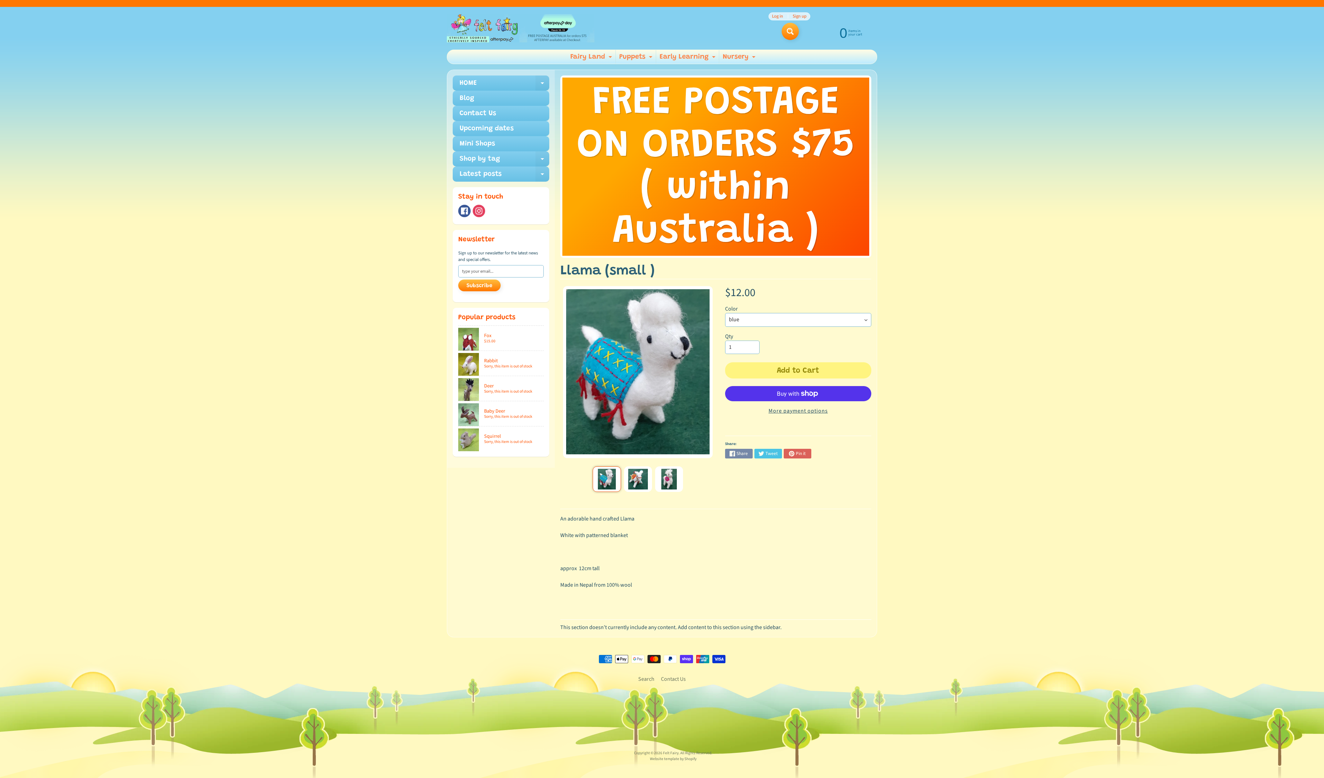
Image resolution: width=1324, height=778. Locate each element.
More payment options (798, 411)
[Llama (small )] (607, 479)
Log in (777, 16)
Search (646, 679)
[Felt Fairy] (520, 28)
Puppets (636, 58)
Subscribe (479, 286)
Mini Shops (477, 143)
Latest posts (504, 176)
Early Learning (688, 58)
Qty (729, 336)
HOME (504, 85)
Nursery (740, 58)
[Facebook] (464, 211)
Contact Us (478, 113)
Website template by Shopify (673, 758)
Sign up (799, 16)
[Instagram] (479, 211)
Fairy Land (592, 58)
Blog (467, 98)
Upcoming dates (487, 128)
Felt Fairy (671, 753)
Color (731, 309)
